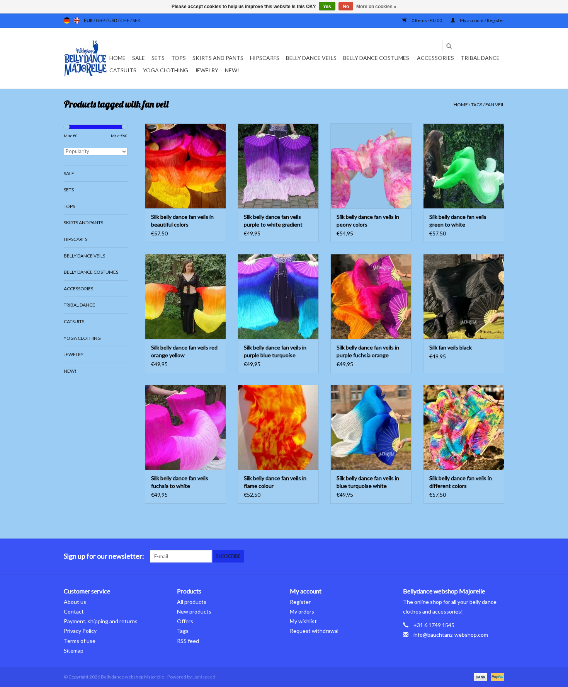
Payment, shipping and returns (101, 621)
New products (194, 611)
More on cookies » (376, 6)
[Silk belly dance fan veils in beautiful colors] (185, 165)
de (67, 20)
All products (191, 601)
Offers (185, 621)
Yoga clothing (165, 70)
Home (117, 58)
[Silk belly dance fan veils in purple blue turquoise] (278, 296)
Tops (178, 58)
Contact (74, 611)
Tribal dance (480, 58)
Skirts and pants (217, 58)
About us (75, 601)
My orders (302, 611)
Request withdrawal (314, 630)
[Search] (446, 46)
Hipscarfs (264, 58)
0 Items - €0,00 (427, 20)
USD (113, 20)
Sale (138, 58)
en (77, 20)
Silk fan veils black (450, 347)
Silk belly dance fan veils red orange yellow (184, 351)
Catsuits (122, 70)
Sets (158, 58)
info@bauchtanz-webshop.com (450, 634)
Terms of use (79, 641)
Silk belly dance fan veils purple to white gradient (273, 220)
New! (232, 70)
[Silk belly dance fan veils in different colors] (463, 427)
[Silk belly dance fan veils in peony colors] (371, 165)
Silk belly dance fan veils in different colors (460, 482)
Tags (476, 104)
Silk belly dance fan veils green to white (457, 220)
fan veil (494, 104)
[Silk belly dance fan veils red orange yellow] (185, 296)
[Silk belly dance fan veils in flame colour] (278, 427)
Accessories (435, 58)
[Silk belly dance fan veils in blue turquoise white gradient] (371, 427)
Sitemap (73, 650)
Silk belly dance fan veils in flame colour (275, 482)
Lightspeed (203, 677)
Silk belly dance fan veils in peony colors (368, 220)
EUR (89, 20)
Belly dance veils (311, 58)
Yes (327, 6)
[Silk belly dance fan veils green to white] (463, 165)
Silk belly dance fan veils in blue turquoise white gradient (368, 482)
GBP (101, 20)
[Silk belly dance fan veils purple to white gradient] (278, 165)
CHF (125, 20)
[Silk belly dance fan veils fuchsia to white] (185, 427)
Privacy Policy (80, 630)
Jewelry (206, 70)
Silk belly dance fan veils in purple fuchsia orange (368, 351)
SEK (137, 20)
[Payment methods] (479, 676)
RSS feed (188, 641)
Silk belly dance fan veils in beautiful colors (182, 220)
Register (300, 601)
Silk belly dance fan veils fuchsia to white (179, 482)
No (346, 6)
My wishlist (303, 621)
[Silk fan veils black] (463, 296)
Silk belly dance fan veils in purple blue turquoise (275, 351)
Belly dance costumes (376, 58)
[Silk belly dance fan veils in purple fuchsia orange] (371, 296)
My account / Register (481, 20)
